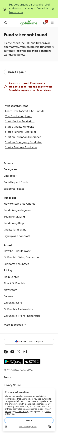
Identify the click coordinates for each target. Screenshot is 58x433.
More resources (13, 324)
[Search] (6, 22)
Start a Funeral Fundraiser (20, 131)
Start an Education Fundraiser (23, 137)
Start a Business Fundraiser (21, 147)
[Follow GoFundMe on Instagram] (25, 351)
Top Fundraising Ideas (18, 116)
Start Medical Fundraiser (19, 121)
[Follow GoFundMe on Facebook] (6, 351)
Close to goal (16, 72)
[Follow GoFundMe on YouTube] (12, 351)
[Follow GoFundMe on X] (18, 351)
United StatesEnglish (31, 341)
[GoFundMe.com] (28, 23)
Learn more (16, 12)
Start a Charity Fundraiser (20, 126)
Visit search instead (16, 105)
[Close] (52, 9)
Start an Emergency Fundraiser (23, 142)
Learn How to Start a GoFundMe (24, 111)
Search (13, 90)
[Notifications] (44, 22)
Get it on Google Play (13, 361)
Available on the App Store (32, 361)
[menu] (52, 22)
